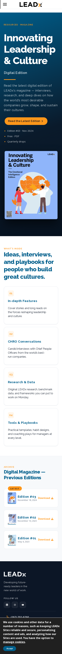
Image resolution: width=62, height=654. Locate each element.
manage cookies (14, 642)
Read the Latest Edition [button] (24, 121)
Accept (9, 648)
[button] (7, 605)
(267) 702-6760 (20, 617)
